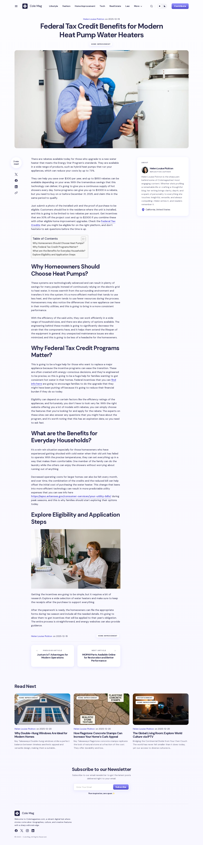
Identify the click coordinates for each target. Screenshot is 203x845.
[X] (22, 830)
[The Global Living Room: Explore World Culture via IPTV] (161, 709)
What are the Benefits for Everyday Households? (59, 250)
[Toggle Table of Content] (82, 239)
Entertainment (144, 698)
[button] (16, 6)
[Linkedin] (33, 830)
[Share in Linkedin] (16, 187)
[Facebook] (16, 830)
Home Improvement (100, 44)
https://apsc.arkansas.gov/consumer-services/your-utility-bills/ (71, 496)
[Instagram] (27, 830)
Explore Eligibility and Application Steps (54, 254)
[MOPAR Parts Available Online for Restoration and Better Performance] (98, 656)
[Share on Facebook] (16, 181)
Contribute (180, 6)
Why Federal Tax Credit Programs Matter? (55, 246)
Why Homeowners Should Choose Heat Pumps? (58, 243)
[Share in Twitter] (16, 174)
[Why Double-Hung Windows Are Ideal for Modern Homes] (42, 709)
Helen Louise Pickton (161, 168)
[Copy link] (16, 193)
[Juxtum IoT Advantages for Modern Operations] (52, 656)
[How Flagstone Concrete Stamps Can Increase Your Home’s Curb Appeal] (101, 709)
